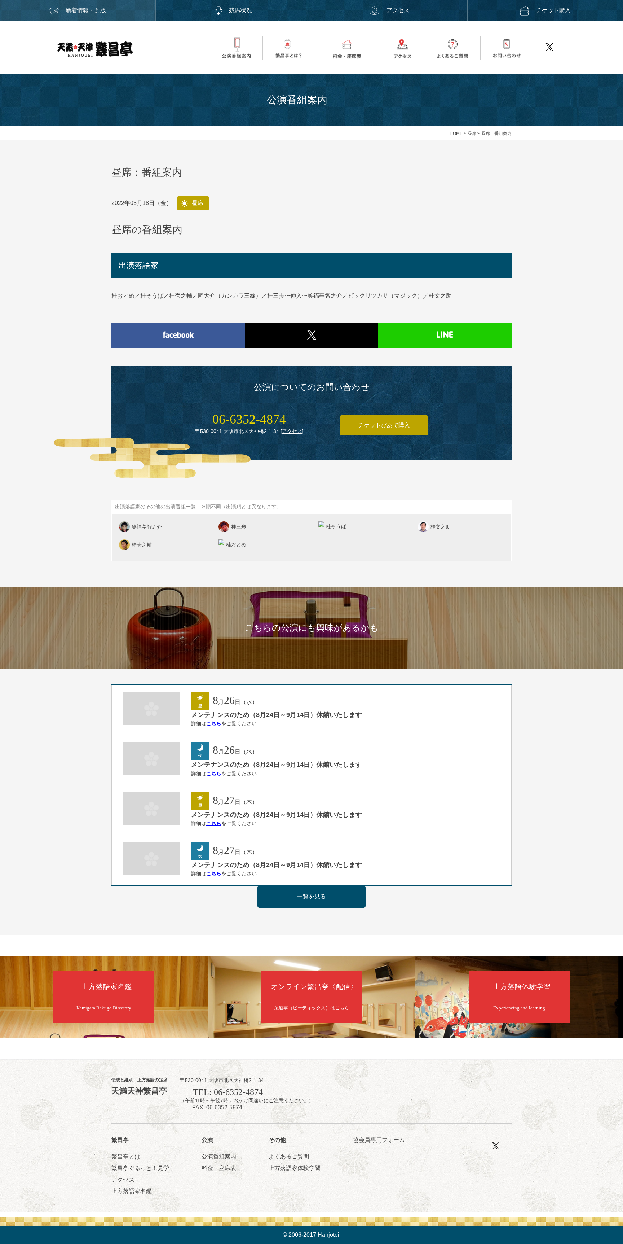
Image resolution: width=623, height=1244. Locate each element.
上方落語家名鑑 (131, 1191)
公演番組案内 (219, 1156)
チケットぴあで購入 (384, 425)
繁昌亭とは (125, 1156)
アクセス (398, 10)
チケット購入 (553, 10)
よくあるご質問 (289, 1156)
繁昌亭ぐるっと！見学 (140, 1168)
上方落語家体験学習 (295, 1168)
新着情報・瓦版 (86, 10)
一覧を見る (311, 896)
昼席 (472, 133)
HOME (456, 133)
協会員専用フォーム (379, 1140)
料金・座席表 (219, 1168)
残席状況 (240, 10)
